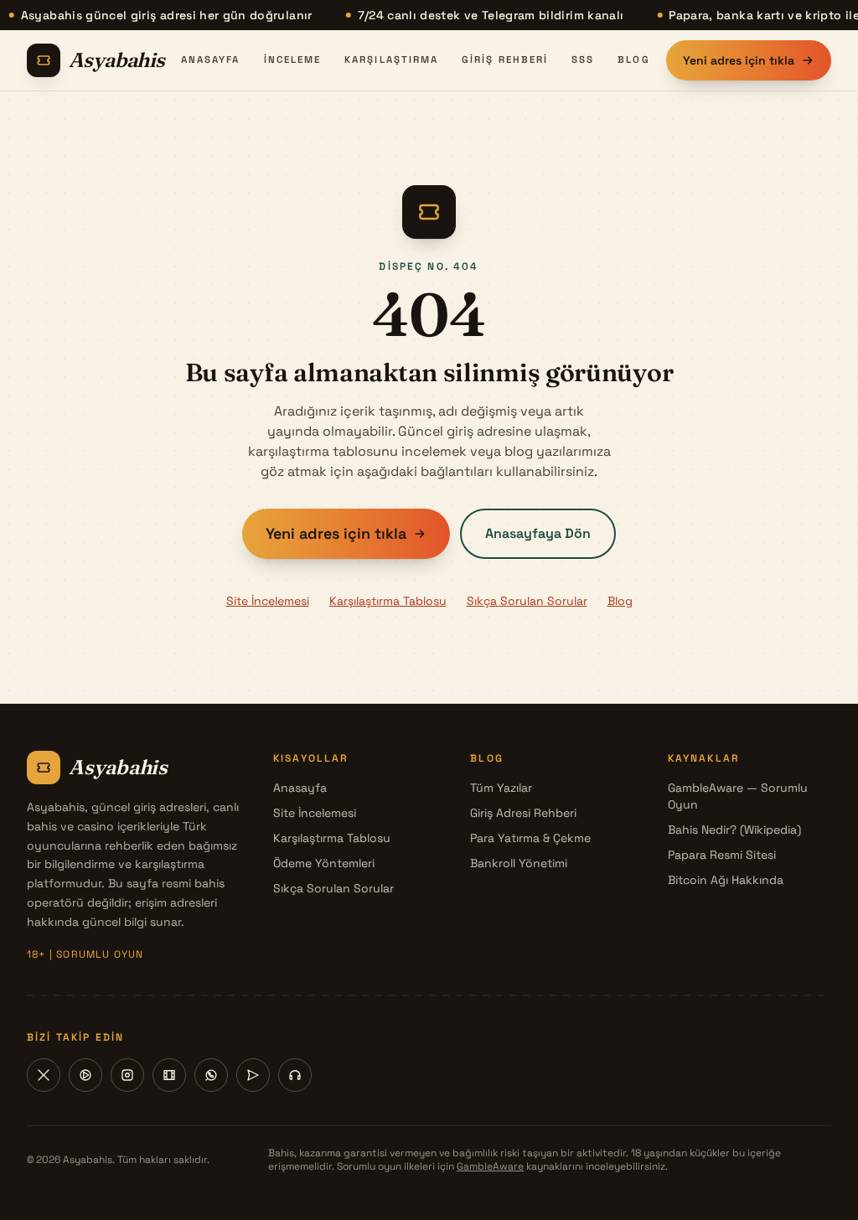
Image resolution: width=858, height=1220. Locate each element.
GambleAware (490, 1166)
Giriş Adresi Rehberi (523, 812)
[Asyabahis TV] (169, 1075)
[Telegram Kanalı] (253, 1075)
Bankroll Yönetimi (518, 863)
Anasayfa (210, 59)
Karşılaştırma (391, 59)
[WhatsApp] (211, 1075)
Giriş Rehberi (505, 59)
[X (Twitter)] (43, 1075)
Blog (633, 59)
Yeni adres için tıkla (738, 60)
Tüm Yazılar (501, 787)
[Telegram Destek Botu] (295, 1075)
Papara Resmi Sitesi (722, 854)
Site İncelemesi (267, 600)
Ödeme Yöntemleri (324, 863)
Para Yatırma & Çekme (530, 837)
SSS (582, 59)
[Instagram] (127, 1075)
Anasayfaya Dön (538, 533)
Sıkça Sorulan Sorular (527, 600)
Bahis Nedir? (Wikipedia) (734, 829)
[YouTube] (85, 1075)
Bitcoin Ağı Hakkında (725, 879)
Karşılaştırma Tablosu (388, 600)
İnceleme (293, 59)
